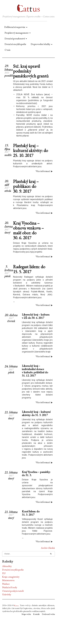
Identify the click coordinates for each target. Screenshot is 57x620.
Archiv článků (48, 547)
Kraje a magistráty (10, 576)
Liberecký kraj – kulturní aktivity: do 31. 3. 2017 (36, 413)
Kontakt (36, 614)
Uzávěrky (6, 594)
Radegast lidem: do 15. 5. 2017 (29, 269)
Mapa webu (26, 614)
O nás (7, 49)
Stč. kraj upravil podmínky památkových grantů (31, 71)
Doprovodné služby (40, 44)
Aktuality (7, 566)
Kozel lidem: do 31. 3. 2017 (31, 512)
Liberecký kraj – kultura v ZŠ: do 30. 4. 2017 (35, 316)
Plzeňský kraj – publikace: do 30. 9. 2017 (26, 186)
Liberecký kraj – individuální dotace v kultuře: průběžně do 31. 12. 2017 (35, 370)
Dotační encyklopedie (15, 44)
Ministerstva (8, 580)
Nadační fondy (9, 587)
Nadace (6, 583)
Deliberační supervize (14, 27)
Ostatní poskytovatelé (13, 590)
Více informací (43, 171)
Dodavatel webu (48, 614)
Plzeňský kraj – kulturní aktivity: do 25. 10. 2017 (30, 150)
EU (4, 573)
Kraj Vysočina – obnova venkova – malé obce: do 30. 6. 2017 (28, 230)
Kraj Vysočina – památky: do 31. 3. (36, 473)
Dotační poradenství (15, 38)
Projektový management (16, 32)
